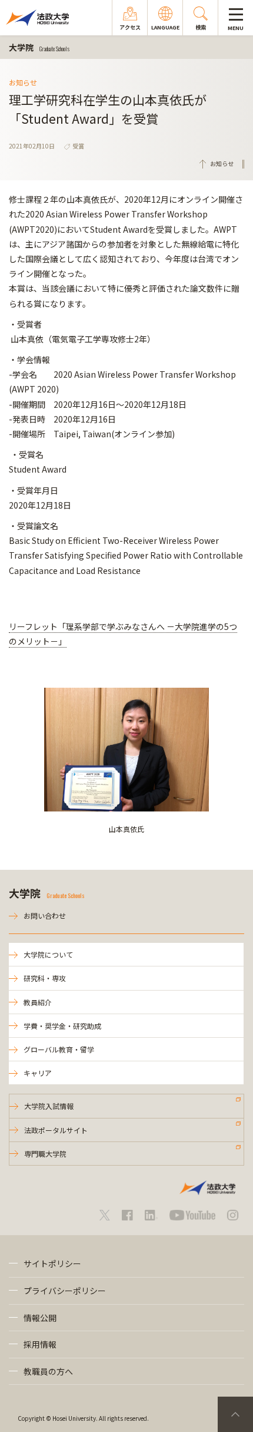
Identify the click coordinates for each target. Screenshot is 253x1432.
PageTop (235, 1414)
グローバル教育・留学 (59, 1049)
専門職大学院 (45, 1154)
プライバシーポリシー (65, 1290)
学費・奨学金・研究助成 (62, 1026)
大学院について (48, 954)
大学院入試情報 (49, 1106)
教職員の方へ (48, 1371)
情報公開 (40, 1318)
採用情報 (40, 1344)
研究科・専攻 (45, 978)
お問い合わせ (45, 915)
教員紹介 (38, 1002)
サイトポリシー (52, 1263)
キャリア (38, 1073)
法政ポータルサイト (56, 1130)
